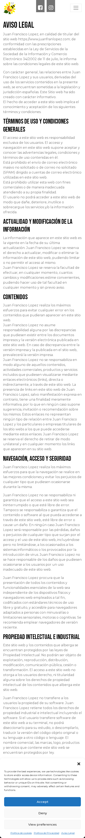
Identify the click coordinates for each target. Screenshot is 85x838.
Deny (42, 813)
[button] (79, 763)
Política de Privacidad (46, 832)
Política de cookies (21, 832)
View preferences (42, 824)
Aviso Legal (68, 832)
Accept (42, 802)
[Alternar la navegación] (76, 8)
